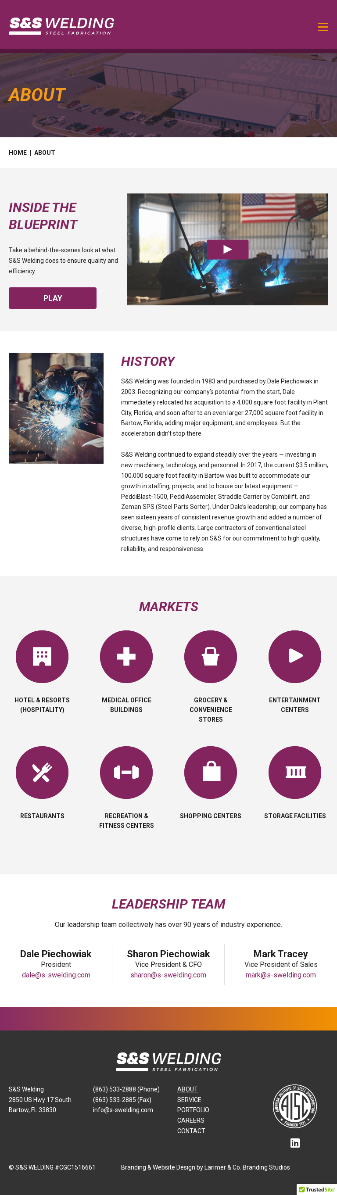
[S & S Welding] (61, 25)
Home (18, 152)
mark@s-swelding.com (281, 975)
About (187, 1089)
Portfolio (193, 1109)
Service (189, 1099)
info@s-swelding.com (123, 1109)
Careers (190, 1120)
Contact (191, 1130)
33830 (47, 1109)
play (52, 298)
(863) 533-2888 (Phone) (126, 1089)
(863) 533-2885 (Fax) (122, 1099)
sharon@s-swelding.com (168, 975)
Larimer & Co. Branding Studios (247, 1167)
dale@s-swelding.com (56, 975)
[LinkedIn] (295, 1143)
